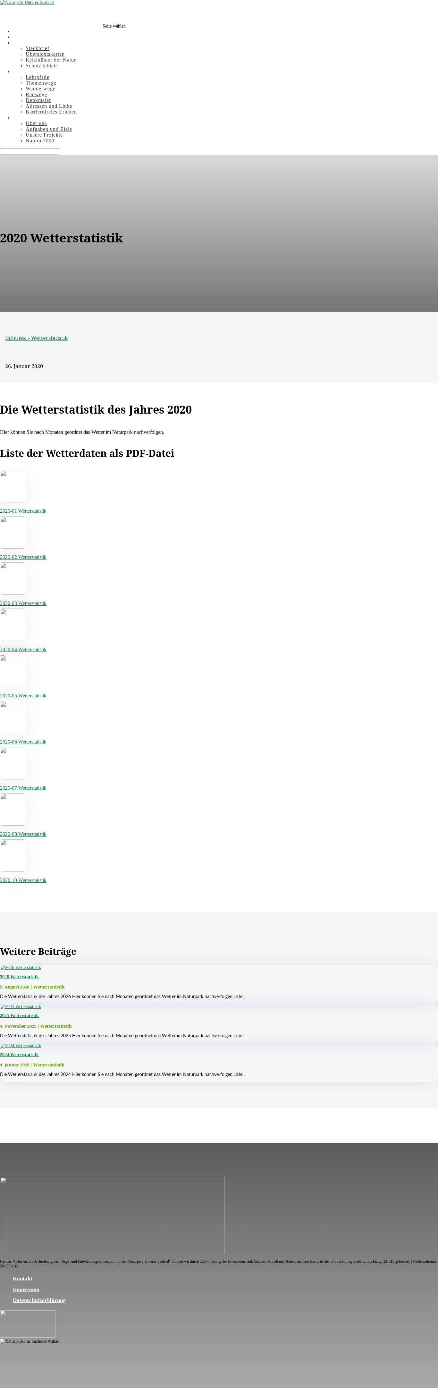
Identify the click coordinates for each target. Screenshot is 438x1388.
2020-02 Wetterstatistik (23, 557)
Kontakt (22, 1278)
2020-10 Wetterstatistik (23, 880)
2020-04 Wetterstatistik (23, 649)
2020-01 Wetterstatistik (23, 511)
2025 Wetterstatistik (19, 1015)
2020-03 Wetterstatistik (23, 603)
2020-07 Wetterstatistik (23, 788)
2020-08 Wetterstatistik (23, 834)
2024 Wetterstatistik (19, 1054)
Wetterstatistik (49, 337)
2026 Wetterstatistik (19, 976)
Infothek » (18, 337)
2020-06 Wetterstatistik (23, 741)
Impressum (26, 1289)
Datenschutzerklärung (39, 1300)
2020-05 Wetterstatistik (23, 695)
